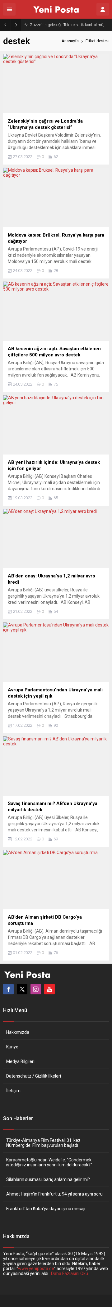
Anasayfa (70, 40)
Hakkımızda (17, 1032)
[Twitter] (22, 989)
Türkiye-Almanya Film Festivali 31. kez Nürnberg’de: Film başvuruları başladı (43, 1143)
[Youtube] (49, 989)
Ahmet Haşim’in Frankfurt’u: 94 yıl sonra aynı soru (54, 1194)
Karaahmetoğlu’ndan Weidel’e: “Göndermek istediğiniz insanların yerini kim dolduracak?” (49, 1162)
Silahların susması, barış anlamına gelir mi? (48, 1179)
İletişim (13, 1090)
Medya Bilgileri (20, 1061)
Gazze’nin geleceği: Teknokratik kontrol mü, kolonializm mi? (69, 24)
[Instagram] (35, 989)
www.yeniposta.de (36, 1268)
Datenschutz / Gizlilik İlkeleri (33, 1076)
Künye (12, 1046)
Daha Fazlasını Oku (69, 1273)
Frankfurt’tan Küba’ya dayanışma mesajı (45, 1208)
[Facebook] (8, 989)
